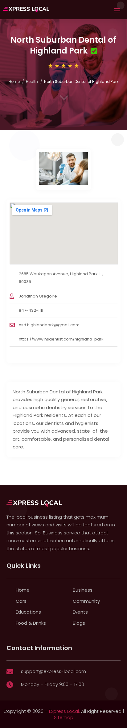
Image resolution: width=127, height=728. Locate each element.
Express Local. (64, 711)
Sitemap (63, 717)
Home (14, 81)
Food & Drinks (31, 623)
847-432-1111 (31, 310)
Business (82, 590)
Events (80, 612)
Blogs (79, 623)
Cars (21, 601)
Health (32, 81)
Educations (28, 612)
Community (86, 601)
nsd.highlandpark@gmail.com (49, 325)
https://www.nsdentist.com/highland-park (61, 339)
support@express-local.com (53, 671)
